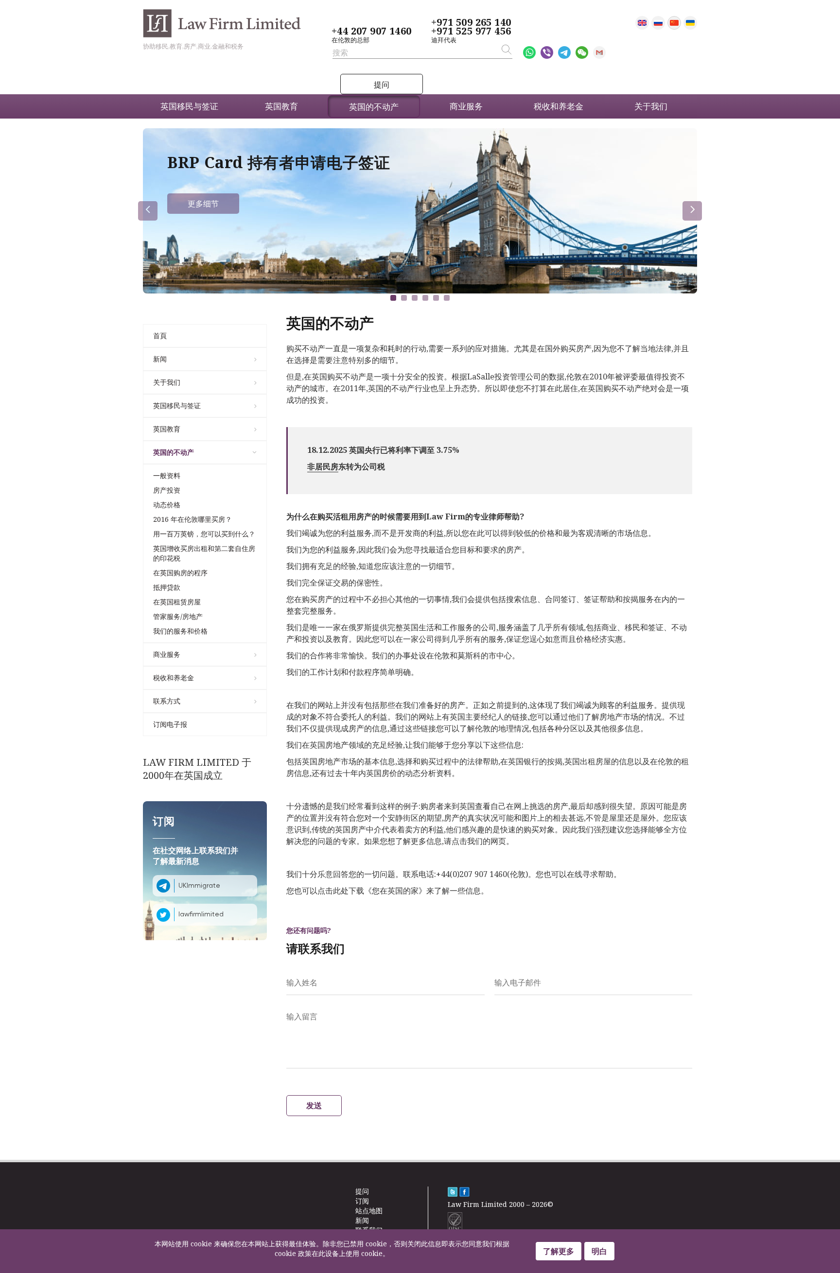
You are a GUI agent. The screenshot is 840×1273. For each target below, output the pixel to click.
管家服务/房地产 (178, 616)
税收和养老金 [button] (558, 106)
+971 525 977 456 (471, 31)
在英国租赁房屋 (177, 601)
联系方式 (166, 700)
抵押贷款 (166, 587)
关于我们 (166, 382)
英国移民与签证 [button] (189, 106)
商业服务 (166, 654)
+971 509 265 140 (471, 22)
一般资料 (166, 475)
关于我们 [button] (650, 106)
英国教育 (166, 428)
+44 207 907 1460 (371, 31)
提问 (381, 84)
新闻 (160, 358)
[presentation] (148, 211)
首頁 (160, 335)
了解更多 (558, 1251)
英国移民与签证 (177, 405)
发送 (314, 1105)
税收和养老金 (173, 677)
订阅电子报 (170, 724)
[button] (393, 298)
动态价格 (166, 504)
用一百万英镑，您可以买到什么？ (204, 533)
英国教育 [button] (281, 106)
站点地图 (369, 1210)
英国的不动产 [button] (374, 106)
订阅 (362, 1200)
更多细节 (203, 203)
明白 (599, 1251)
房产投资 (166, 490)
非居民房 (322, 466)
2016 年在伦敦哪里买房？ (192, 519)
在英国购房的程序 (180, 572)
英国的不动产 (173, 452)
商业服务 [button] (466, 106)
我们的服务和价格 (180, 631)
